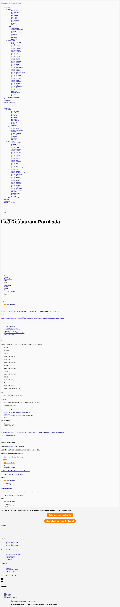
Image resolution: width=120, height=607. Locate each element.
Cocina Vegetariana (16, 86)
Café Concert (15, 28)
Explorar (6, 99)
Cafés (9, 26)
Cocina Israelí (15, 69)
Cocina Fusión (15, 64)
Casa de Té (14, 34)
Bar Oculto (14, 17)
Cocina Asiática (15, 50)
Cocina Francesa (15, 62)
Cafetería (13, 31)
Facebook (8, 594)
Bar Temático (15, 20)
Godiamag (7, 100)
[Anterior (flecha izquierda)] (1, 591)
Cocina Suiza (15, 80)
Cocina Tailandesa (16, 81)
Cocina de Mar (15, 59)
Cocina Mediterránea (17, 73)
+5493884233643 (9, 425)
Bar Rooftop (14, 18)
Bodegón (13, 44)
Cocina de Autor (15, 58)
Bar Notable (14, 15)
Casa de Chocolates (16, 33)
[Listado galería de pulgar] (11, 432)
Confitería (14, 36)
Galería (6, 277)
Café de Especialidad (17, 29)
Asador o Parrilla (16, 42)
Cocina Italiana (15, 70)
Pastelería (14, 39)
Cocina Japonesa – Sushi (18, 72)
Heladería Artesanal (13, 97)
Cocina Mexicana (16, 75)
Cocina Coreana (15, 55)
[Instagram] (3, 533)
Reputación (8, 279)
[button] (60, 105)
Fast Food (14, 91)
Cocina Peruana (15, 77)
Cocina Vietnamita (16, 89)
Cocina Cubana (15, 56)
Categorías (7, 7)
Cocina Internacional (17, 67)
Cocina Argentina (16, 48)
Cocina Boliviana (16, 51)
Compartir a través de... (11, 597)
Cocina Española (16, 61)
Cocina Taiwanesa (16, 83)
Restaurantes (11, 40)
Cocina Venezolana (16, 88)
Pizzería (13, 96)
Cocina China (15, 53)
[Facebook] (3, 528)
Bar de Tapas (15, 10)
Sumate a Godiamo (9, 102)
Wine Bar (14, 14)
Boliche (13, 23)
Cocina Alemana (15, 45)
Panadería (14, 37)
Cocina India (14, 66)
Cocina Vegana (15, 85)
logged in (10, 446)
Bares (9, 9)
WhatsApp (9, 595)
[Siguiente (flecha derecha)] (3, 591)
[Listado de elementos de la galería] (11, 318)
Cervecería (14, 21)
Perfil (5, 276)
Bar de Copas (15, 12)
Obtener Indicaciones (10, 405)
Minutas (13, 94)
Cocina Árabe (15, 47)
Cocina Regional (16, 78)
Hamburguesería (15, 92)
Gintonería (14, 25)
